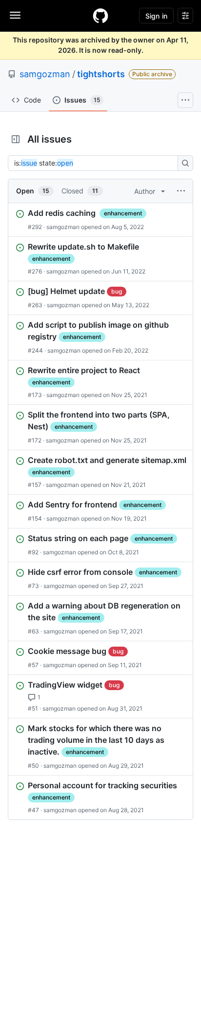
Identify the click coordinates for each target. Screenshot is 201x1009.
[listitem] (100, 219)
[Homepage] (100, 15)
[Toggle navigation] (15, 15)
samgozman (45, 74)
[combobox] (95, 163)
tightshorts (101, 74)
